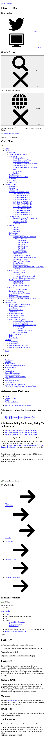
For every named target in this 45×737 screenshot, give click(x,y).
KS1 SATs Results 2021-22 (22, 205)
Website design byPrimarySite (15, 631)
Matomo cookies (11, 700)
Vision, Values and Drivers (18, 154)
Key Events (17, 274)
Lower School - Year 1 (20, 165)
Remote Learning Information (19, 297)
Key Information (10, 184)
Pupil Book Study (15, 175)
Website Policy (14, 626)
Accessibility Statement (17, 622)
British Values (18, 263)
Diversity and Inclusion (17, 270)
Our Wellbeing (22, 240)
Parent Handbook (15, 334)
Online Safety (13, 342)
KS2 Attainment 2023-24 (21, 199)
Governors (12, 179)
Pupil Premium (18, 282)
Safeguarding (13, 233)
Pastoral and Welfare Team (22, 160)
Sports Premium (18, 283)
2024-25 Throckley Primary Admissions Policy (20, 419)
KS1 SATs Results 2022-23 (22, 201)
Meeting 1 (21, 328)
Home (7, 149)
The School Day (14, 190)
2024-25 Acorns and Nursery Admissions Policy (21, 434)
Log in (7, 351)
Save (19, 735)
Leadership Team (19, 158)
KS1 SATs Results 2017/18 (22, 212)
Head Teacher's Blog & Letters (19, 304)
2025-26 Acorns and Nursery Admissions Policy (21, 432)
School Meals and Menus (17, 317)
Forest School (17, 253)
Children (8, 340)
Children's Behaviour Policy (18, 345)
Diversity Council (19, 272)
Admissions (13, 186)
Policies (11, 287)
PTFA (11, 336)
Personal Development (16, 235)
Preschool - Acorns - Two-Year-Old (25, 218)
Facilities (16, 173)
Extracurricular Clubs (16, 310)
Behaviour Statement (16, 291)
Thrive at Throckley (20, 238)
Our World (21, 248)
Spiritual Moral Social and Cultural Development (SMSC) (24, 258)
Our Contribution (23, 242)
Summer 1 (16, 229)
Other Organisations (20, 332)
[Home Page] (10, 133)
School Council (14, 343)
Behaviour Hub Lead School (18, 177)
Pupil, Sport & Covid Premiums (19, 280)
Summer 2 (16, 231)
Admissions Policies (20, 289)
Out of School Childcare (17, 315)
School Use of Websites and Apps (24, 325)
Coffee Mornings (19, 327)
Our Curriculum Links (20, 265)
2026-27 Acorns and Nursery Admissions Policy (21, 430)
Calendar (12, 188)
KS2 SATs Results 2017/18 (22, 214)
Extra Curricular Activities (22, 255)
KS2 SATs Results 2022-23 (22, 203)
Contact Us (13, 182)
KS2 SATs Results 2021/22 (22, 207)
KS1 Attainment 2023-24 (21, 197)
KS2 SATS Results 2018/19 (22, 210)
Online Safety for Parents (17, 319)
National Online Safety (21, 323)
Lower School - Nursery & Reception (25, 164)
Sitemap (7, 618)
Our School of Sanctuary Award (24, 276)
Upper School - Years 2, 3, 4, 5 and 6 (25, 167)
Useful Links (13, 338)
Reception (16, 224)
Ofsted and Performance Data (19, 192)
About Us (8, 150)
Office (15, 169)
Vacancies (12, 180)
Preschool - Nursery (20, 222)
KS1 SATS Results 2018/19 (22, 209)
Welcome (12, 152)
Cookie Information (15, 624)
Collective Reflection (20, 252)
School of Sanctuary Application (24, 278)
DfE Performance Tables (21, 194)
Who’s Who (13, 156)
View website (5, 611)
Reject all (4, 656)
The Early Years (14, 216)
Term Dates (13, 312)
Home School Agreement (21, 293)
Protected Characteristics (21, 261)
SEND (11, 225)
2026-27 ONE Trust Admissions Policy (18, 405)
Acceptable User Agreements (23, 321)
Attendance (13, 308)
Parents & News (10, 302)
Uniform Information (16, 313)
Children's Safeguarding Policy (19, 347)
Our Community (23, 246)
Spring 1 (16, 227)
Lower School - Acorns (21, 162)
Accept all (12, 656)
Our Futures (22, 250)
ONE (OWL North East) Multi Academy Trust (24, 298)
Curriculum (9, 300)
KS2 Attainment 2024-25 (21, 195)
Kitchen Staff (17, 171)
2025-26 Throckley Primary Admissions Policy (20, 417)
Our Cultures (22, 244)
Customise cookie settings (26, 656)
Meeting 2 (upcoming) (25, 330)
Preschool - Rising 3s (20, 220)
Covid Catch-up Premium (21, 285)
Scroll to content (6, 3)
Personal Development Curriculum (24, 237)
